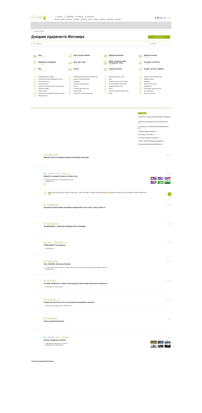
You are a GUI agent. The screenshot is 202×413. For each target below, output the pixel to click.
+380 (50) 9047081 (58, 287)
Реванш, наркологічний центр (54, 321)
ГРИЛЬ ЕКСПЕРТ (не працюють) (55, 245)
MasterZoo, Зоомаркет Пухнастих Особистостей (153, 121)
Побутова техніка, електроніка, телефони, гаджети (51, 86)
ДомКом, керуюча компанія (147, 131)
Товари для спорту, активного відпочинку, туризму (51, 93)
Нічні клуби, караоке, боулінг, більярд (118, 81)
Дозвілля (90, 16)
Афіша (80, 16)
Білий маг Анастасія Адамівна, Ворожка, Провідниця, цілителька (66, 157)
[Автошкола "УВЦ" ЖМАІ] (97, 103)
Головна (32, 31)
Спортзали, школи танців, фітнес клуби (118, 91)
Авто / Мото (84, 19)
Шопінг (110, 93)
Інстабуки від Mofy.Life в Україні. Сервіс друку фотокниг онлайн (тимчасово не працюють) (75, 283)
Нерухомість (76, 19)
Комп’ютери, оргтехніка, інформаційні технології (50, 79)
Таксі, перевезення (149, 91)
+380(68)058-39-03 (49, 248)
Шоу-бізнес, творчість (149, 93)
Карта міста (69, 19)
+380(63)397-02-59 (59, 305)
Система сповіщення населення (149, 138)
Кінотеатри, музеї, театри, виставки (153, 77)
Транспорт (95, 19)
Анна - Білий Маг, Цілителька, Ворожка (57, 264)
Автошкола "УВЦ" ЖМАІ (146, 134)
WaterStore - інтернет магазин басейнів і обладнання (154, 117)
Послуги (76, 86)
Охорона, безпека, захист (150, 84)
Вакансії (63, 19)
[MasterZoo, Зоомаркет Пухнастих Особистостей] (105, 103)
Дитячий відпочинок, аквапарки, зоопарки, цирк (85, 77)
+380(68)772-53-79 (68, 305)
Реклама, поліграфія (43, 88)
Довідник (70, 16)
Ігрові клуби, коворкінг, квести (116, 77)
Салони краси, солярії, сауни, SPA (152, 88)
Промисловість (148, 86)
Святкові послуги (42, 91)
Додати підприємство (159, 37)
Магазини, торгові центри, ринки (82, 79)
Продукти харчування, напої (116, 86)
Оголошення (118, 19)
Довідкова (102, 19)
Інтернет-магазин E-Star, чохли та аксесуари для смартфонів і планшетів (69, 302)
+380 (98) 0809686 (49, 287)
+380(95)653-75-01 (49, 181)
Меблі (110, 79)
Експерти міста (110, 19)
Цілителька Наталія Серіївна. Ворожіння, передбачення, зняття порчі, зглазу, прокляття (74, 207)
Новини (60, 16)
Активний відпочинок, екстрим (46, 77)
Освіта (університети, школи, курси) (118, 84)
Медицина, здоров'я (149, 79)
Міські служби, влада (43, 81)
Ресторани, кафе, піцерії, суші (81, 88)
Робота (111, 88)
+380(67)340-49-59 (59, 345)
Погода (90, 19)
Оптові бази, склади (43, 84)
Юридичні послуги (43, 95)
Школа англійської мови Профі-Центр (150, 144)
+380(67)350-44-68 (49, 345)
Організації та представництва (81, 84)
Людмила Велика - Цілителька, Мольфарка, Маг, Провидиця (65, 226)
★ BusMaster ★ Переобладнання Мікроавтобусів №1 (153, 127)
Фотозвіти (57, 19)
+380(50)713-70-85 (49, 305)
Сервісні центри (78, 91)
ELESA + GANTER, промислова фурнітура (151, 141)
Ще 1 (69, 173)
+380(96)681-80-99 (49, 269)
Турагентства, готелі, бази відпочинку (83, 93)
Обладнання (147, 81)
